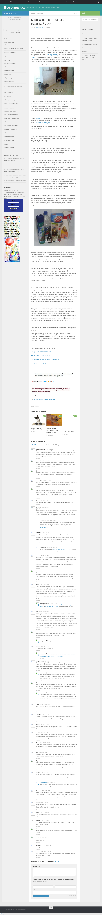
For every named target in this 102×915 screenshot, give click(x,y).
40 (76, 13)
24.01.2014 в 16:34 (45, 584)
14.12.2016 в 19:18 (44, 837)
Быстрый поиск (32, 2)
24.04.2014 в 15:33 (52, 640)
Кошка (33, 57)
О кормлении (9, 92)
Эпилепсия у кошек (20, 180)
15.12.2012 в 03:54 (44, 489)
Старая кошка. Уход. (68, 431)
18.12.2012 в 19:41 (44, 500)
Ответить (38, 458)
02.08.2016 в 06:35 (43, 802)
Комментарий (36, 866)
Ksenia (57, 862)
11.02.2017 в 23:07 (46, 851)
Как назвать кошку (10, 122)
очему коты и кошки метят (51, 606)
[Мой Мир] (48, 381)
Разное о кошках (9, 147)
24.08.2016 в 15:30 (45, 812)
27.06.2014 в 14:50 (46, 683)
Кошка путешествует (11, 129)
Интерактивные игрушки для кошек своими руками (52, 430)
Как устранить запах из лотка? (44, 400)
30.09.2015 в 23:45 (44, 752)
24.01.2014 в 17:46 (52, 603)
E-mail (57, 884)
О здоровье (8, 89)
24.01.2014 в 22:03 (44, 611)
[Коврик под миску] (38, 420)
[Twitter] (45, 381)
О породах (8, 96)
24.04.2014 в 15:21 (45, 631)
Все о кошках (14, 8)
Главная (5, 2)
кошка (38, 118)
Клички (24, 2)
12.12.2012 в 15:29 (46, 480)
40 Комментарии (39, 445)
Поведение (8, 74)
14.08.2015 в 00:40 (45, 742)
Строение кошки (9, 81)
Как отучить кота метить (57, 656)
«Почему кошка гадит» (43, 123)
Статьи (7, 144)
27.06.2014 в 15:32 (52, 693)
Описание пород (9, 70)
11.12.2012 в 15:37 (44, 471)
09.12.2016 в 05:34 (45, 829)
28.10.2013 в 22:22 (45, 571)
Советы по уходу (37, 13)
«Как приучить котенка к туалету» (61, 549)
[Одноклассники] (46, 381)
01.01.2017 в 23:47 (47, 845)
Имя (34, 884)
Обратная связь (14, 2)
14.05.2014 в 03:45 (52, 673)
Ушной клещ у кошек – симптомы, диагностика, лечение (89, 49)
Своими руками (9, 136)
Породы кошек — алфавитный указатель (51, 2)
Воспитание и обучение (11, 114)
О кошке (7, 60)
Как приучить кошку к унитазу (40, 363)
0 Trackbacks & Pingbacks (54, 445)
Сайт (34, 889)
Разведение (8, 133)
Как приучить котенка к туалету (41, 352)
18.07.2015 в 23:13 (44, 724)
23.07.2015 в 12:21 (45, 732)
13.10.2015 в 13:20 (46, 760)
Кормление (8, 57)
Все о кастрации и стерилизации (14, 48)
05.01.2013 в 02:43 (52, 547)
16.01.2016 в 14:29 (52, 782)
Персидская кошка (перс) (90, 44)
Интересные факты (10, 67)
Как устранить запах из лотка (40, 355)
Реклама (68, 2)
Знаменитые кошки (10, 63)
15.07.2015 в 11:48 (45, 704)
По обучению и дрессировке (13, 100)
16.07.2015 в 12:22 (46, 714)
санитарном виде (52, 55)
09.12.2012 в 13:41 (51, 449)
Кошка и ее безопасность (12, 125)
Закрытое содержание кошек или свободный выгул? (89, 57)
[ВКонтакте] (43, 381)
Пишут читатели (9, 108)
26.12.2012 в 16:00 (44, 507)
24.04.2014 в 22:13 (45, 646)
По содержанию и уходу (11, 103)
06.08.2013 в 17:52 (45, 555)
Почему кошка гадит (45, 656)
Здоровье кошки (9, 42)
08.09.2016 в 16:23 (46, 820)
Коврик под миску (36, 428)
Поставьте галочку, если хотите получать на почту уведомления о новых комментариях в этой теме (53, 880)
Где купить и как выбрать (12, 118)
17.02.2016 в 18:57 (46, 790)
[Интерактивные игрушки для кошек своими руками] (54, 420)
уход (37, 406)
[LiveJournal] (50, 381)
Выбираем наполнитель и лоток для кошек (45, 359)
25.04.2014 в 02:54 (52, 653)
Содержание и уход (10, 111)
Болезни (7, 45)
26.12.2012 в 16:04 (52, 520)
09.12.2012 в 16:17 (44, 460)
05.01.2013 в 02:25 (46, 532)
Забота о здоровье (10, 52)
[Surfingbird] (53, 381)
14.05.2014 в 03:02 (45, 661)
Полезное (76, 2)
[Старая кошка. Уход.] (69, 421)
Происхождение (9, 78)
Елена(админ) (39, 27)
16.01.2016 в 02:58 (45, 772)
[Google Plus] (52, 381)
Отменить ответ (71, 895)
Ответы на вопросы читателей (13, 86)
